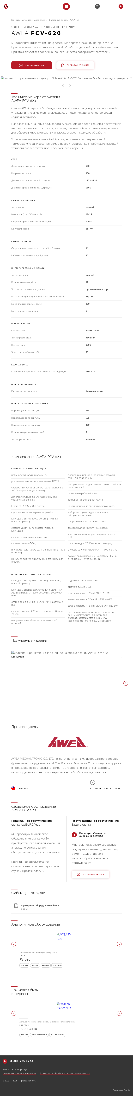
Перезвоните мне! (78, 65)
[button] (125, 683)
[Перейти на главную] (6, 6)
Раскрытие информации (15, 1070)
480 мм (45, 965)
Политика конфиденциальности (19, 1073)
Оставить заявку (93, 874)
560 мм (24, 1035)
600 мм (35, 965)
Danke (127, 1090)
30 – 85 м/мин (57, 1035)
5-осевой (57, 965)
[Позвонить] (5, 1061)
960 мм (24, 965)
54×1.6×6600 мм (39, 1035)
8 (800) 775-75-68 (21, 1061)
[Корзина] (97, 6)
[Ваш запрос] (97, 6)
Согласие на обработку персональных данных (65, 1073)
